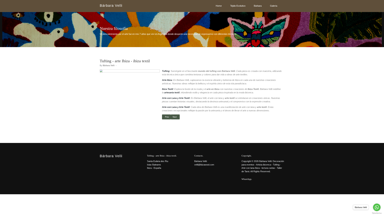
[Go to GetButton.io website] (377, 213)
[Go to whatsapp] (377, 207)
